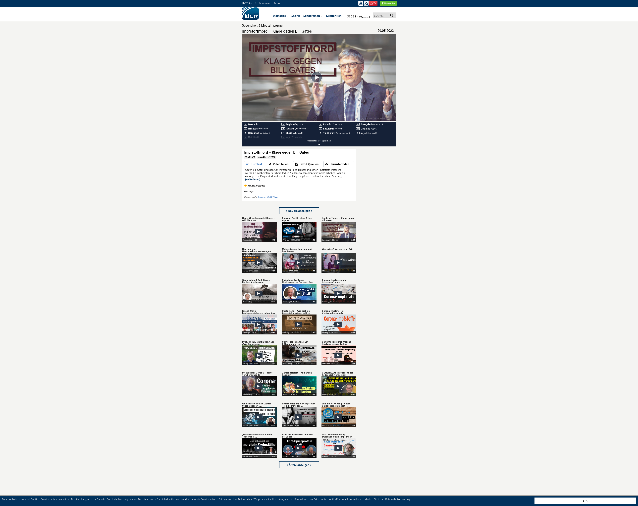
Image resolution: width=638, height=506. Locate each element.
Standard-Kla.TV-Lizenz (268, 197)
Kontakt (276, 3)
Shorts (295, 16)
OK (585, 501)
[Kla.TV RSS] (366, 3)
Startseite (279, 16)
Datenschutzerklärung (397, 499)
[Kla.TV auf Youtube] (360, 3)
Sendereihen (312, 16)
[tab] (255, 164)
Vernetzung (264, 3)
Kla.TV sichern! (249, 3)
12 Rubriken (334, 16)
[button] (373, 3)
